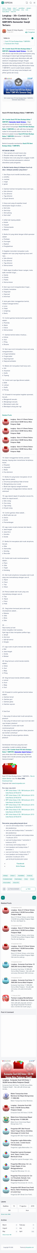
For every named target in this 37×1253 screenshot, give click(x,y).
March (5, 1225)
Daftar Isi (7, 38)
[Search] (31, 3)
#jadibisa (5, 1206)
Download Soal (7, 781)
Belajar (6, 875)
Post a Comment (14, 889)
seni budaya (19, 879)
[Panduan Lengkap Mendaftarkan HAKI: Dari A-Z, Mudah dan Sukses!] (5, 1001)
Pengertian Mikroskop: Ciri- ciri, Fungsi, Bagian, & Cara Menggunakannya (21, 1166)
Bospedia (7, 2)
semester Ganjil (8, 879)
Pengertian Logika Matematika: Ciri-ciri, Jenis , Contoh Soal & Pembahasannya (21, 1143)
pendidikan (21, 875)
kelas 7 (13, 875)
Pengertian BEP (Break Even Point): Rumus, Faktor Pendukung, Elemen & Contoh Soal (22, 1190)
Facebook (20, 864)
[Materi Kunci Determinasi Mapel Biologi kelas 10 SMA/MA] (6, 1122)
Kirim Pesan (20, 866)
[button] (30, 32)
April (20, 1231)
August (5, 1228)
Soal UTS (16, 882)
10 (14, 1206)
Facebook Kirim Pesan (12, 43)
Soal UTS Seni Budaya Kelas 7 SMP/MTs (17, 41)
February (22, 1225)
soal (32, 879)
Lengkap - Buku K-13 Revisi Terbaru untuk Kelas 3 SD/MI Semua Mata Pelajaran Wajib (21, 449)
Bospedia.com (30, 1247)
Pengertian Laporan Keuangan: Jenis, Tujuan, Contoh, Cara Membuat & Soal (21, 1154)
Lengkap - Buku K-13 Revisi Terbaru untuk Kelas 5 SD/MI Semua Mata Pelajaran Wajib (21, 431)
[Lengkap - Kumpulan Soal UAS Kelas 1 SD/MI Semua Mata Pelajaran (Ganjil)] (18, 1077)
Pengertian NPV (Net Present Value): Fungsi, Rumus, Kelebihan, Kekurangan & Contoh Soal (22, 1131)
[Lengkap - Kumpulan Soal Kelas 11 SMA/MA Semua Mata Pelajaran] (5, 983)
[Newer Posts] (34, 898)
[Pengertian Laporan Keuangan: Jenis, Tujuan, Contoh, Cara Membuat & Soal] (6, 1157)
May (4, 1231)
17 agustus (22, 1206)
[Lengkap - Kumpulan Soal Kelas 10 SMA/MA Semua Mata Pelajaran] (5, 967)
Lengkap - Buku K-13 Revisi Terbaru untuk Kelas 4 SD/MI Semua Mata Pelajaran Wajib (21, 440)
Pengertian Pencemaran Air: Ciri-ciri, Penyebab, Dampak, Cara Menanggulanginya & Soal (21, 1178)
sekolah (30, 875)
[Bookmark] (4, 889)
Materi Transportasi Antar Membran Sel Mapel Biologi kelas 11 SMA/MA (22, 1096)
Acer (27, 1210)
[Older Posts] (3, 898)
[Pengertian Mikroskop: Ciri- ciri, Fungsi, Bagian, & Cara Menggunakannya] (6, 1169)
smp (26, 879)
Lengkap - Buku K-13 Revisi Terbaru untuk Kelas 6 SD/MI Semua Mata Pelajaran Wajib (21, 422)
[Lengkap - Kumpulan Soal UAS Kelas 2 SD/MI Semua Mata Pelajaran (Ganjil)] (6, 1110)
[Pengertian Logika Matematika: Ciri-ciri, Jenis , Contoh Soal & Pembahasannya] (6, 1145)
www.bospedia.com (18, 783)
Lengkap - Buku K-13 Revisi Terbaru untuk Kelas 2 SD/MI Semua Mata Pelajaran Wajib (23, 930)
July (20, 1228)
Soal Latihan (7, 882)
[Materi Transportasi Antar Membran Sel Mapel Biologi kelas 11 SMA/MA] (6, 1099)
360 (9, 1210)
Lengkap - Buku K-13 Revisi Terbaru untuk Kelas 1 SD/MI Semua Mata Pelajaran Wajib (23, 948)
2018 (32, 1206)
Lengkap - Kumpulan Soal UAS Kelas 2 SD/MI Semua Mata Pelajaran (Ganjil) (21, 1108)
